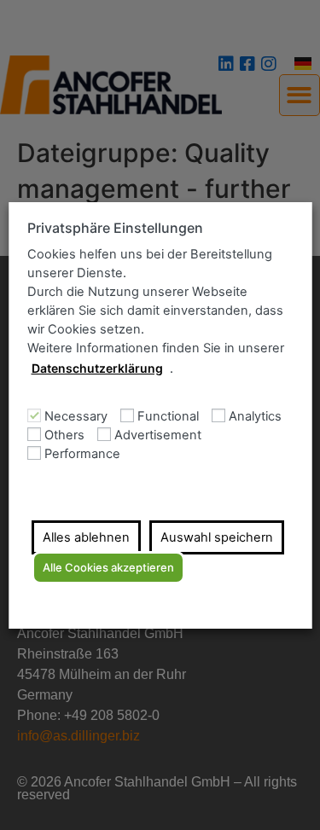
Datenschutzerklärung (96, 368)
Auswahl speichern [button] (216, 537)
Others (64, 435)
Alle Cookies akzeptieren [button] (107, 567)
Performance (81, 454)
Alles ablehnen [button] (85, 537)
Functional (167, 416)
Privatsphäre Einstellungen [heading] (114, 228)
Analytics (254, 416)
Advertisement (157, 435)
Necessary (75, 416)
